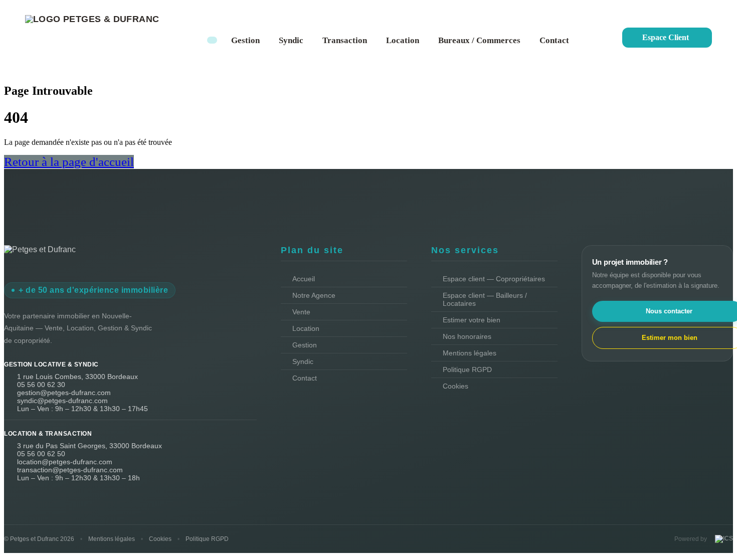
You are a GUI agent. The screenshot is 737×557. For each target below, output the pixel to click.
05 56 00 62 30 (41, 385)
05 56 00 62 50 (41, 454)
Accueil (303, 279)
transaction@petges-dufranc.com (70, 470)
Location (402, 40)
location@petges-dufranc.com (64, 462)
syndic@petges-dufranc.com (62, 401)
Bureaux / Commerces (479, 40)
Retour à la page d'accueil (69, 161)
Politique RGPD (467, 369)
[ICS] (723, 539)
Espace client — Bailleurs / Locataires (485, 299)
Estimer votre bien (471, 320)
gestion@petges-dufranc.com (64, 393)
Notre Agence (313, 295)
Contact (554, 40)
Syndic (291, 40)
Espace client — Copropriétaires (494, 279)
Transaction (344, 40)
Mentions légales (469, 353)
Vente (301, 312)
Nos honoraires (467, 336)
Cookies (455, 386)
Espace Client (665, 37)
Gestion (245, 40)
